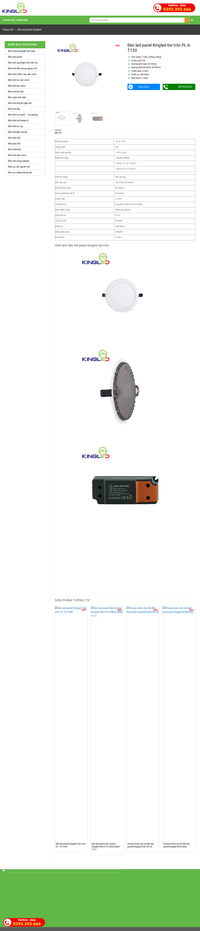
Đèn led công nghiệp (18, 161)
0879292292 (185, 86)
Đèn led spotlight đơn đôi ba (23, 62)
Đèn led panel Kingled (29, 29)
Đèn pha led (14, 143)
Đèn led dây (14, 109)
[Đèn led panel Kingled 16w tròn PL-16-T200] (71, 723)
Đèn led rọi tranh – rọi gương (23, 114)
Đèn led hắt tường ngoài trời (22, 68)
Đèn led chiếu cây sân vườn (22, 74)
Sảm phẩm (22, 20)
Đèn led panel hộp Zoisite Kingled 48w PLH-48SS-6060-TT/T (106, 847)
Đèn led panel (15, 56)
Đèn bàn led (14, 137)
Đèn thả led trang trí (18, 120)
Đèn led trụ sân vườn (19, 80)
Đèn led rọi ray (15, 126)
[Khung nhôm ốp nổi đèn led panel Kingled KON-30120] (143, 723)
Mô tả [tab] (58, 133)
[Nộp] (187, 20)
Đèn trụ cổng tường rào (20, 172)
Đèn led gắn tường (17, 132)
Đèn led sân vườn (17, 155)
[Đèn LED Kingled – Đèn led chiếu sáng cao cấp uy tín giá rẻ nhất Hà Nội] (14, 7)
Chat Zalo (143, 86)
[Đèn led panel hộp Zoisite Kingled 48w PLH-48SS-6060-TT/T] (107, 723)
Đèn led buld (14, 149)
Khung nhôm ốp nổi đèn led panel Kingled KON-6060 (176, 845)
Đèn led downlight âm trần (21, 51)
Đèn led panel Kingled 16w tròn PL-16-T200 (70, 845)
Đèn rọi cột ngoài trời (19, 166)
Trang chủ (9, 20)
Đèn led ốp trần (16, 91)
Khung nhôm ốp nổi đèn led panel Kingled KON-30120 (141, 845)
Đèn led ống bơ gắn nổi (20, 103)
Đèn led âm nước (17, 85)
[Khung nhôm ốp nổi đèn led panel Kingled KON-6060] (179, 723)
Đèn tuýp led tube (17, 97)
